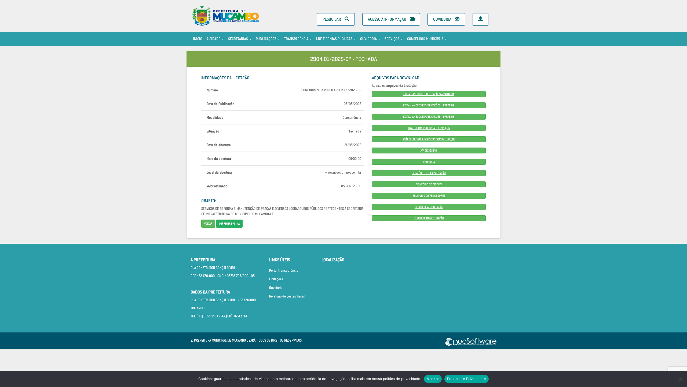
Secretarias (238, 39)
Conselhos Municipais (425, 39)
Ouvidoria (442, 19)
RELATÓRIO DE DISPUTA (429, 184)
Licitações (276, 279)
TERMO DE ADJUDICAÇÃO (429, 207)
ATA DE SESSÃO (429, 150)
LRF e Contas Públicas (334, 39)
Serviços (392, 39)
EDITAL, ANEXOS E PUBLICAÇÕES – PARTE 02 (428, 105)
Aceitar (433, 379)
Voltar (208, 223)
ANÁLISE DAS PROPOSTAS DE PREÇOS (429, 128)
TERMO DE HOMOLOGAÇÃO (429, 218)
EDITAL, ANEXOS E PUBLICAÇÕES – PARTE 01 (428, 94)
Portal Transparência (283, 270)
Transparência (296, 39)
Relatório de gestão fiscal (287, 296)
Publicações (266, 39)
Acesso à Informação (387, 19)
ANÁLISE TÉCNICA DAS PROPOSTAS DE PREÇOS (429, 139)
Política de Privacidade (466, 379)
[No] (680, 379)
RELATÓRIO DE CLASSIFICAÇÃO (429, 173)
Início (197, 39)
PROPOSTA (429, 162)
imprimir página (229, 223)
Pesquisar (332, 19)
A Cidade (214, 39)
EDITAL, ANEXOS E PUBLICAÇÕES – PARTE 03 (428, 117)
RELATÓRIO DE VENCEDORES (428, 196)
